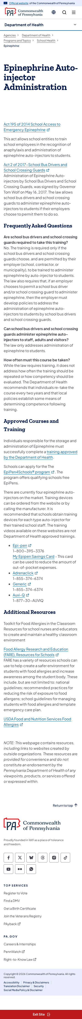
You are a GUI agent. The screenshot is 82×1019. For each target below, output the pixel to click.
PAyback (10, 924)
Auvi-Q (21, 594)
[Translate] (53, 12)
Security (39, 986)
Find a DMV (12, 901)
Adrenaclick (25, 572)
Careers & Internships (20, 944)
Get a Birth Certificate (20, 908)
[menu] (73, 12)
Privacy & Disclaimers (36, 982)
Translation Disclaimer (17, 986)
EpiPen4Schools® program (29, 471)
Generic (22, 583)
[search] (64, 12)
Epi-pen (22, 545)
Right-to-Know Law (18, 959)
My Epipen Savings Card (33, 556)
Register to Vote (16, 893)
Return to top (63, 805)
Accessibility (11, 982)
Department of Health (24, 24)
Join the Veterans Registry (23, 916)
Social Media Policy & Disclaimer (23, 989)
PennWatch (12, 952)
